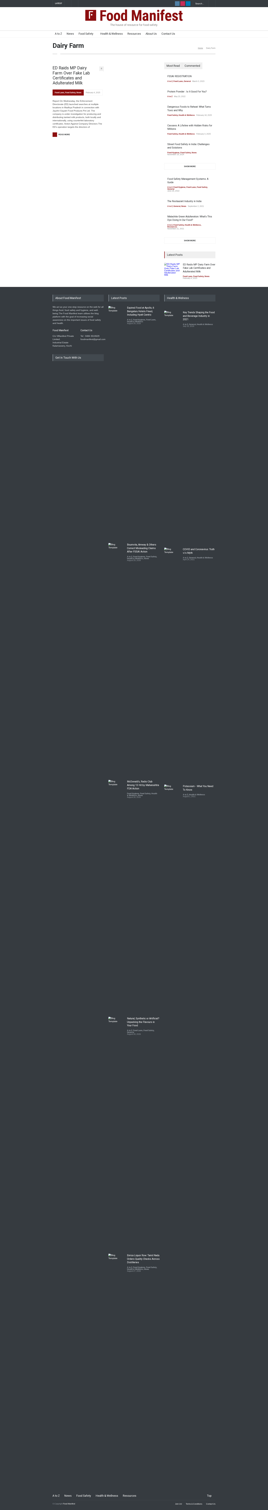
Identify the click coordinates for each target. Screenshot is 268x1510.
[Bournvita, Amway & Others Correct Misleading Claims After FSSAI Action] (116, 659)
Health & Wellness (111, 33)
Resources (134, 33)
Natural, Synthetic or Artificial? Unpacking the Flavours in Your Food (143, 1022)
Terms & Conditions (194, 1504)
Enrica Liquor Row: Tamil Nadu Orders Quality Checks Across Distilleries (143, 1259)
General (187, 81)
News (70, 33)
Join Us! (178, 1504)
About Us (151, 33)
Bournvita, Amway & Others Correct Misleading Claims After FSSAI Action (141, 548)
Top (209, 1495)
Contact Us (168, 33)
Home (200, 48)
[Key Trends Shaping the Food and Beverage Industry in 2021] (172, 427)
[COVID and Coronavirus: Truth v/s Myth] (172, 664)
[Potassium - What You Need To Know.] (172, 901)
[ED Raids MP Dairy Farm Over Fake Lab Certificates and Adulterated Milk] (172, 270)
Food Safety (86, 33)
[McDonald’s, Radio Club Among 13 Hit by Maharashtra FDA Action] (116, 896)
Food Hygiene (173, 153)
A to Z (58, 33)
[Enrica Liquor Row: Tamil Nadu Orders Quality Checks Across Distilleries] (116, 1370)
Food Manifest (139, 15)
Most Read (173, 65)
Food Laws (59, 93)
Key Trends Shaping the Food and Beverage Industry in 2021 (199, 316)
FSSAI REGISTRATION (179, 76)
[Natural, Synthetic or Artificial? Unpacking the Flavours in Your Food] (116, 1133)
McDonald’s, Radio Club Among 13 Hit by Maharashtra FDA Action (143, 785)
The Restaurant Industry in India (184, 201)
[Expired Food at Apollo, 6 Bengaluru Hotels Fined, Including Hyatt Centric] (116, 422)
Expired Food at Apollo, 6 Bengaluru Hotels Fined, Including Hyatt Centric (140, 311)
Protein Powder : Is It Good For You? (187, 91)
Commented (192, 65)
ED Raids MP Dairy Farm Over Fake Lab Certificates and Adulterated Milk (71, 75)
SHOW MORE (190, 166)
